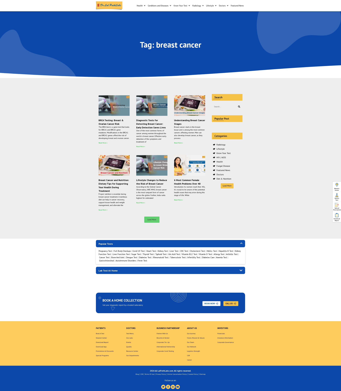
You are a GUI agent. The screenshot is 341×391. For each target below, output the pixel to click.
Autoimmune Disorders (126, 260)
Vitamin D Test (205, 254)
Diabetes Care (208, 257)
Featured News (237, 5)
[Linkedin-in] (173, 387)
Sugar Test (136, 254)
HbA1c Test (212, 251)
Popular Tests (106, 243)
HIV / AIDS (221, 157)
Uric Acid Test (174, 254)
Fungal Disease (223, 166)
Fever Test (142, 260)
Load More (227, 185)
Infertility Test (193, 257)
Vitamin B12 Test (189, 254)
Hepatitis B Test (226, 251)
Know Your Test (180, 5)
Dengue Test (131, 257)
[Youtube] (178, 387)
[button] (151, 220)
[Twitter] (163, 387)
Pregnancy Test (106, 251)
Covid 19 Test (139, 251)
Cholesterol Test (197, 251)
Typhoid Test (161, 254)
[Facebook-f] (168, 387)
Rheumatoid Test (161, 257)
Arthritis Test (232, 254)
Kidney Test (163, 251)
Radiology (196, 5)
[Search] (239, 106)
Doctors (222, 5)
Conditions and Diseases (158, 5)
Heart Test (151, 251)
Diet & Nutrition (223, 178)
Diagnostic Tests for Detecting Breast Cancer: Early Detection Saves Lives (151, 124)
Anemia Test (221, 257)
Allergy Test (219, 254)
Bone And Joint (117, 257)
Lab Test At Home (108, 270)
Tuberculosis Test (178, 257)
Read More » (103, 143)
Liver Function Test (121, 254)
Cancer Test (104, 257)
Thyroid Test (148, 254)
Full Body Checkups (122, 251)
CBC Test (184, 251)
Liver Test (174, 251)
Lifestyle (210, 5)
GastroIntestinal (106, 260)
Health (140, 5)
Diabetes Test (145, 257)
